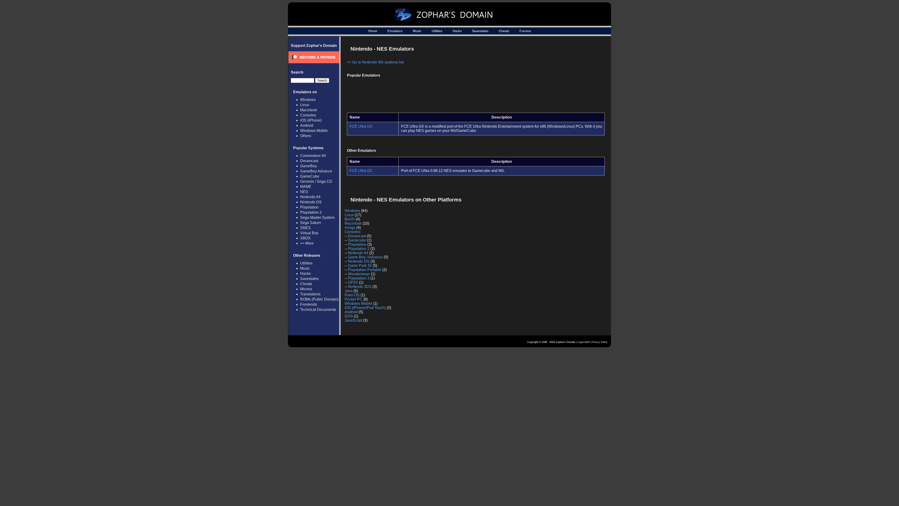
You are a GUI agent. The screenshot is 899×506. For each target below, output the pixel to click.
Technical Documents (318, 310)
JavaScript (353, 320)
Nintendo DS (311, 202)
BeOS (350, 219)
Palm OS (352, 295)
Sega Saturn (310, 223)
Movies (306, 289)
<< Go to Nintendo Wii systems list (375, 62)
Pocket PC (353, 299)
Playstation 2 (311, 212)
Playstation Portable (364, 270)
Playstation (309, 207)
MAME (305, 187)
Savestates (480, 31)
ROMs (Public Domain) (319, 299)
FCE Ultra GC (361, 171)
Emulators (394, 31)
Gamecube (357, 240)
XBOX (305, 238)
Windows (308, 100)
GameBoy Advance (316, 171)
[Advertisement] (565, 76)
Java (349, 291)
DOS (349, 316)
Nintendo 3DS (360, 287)
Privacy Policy (599, 342)
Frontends (308, 304)
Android (306, 125)
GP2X (353, 282)
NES (304, 192)
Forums (525, 31)
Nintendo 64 (310, 197)
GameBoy (308, 166)
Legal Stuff (583, 342)
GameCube (309, 176)
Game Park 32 (360, 266)
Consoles (308, 115)
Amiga (350, 228)
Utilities (437, 31)
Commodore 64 (313, 156)
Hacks (457, 31)
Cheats (504, 31)
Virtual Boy (309, 233)
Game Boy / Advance (365, 257)
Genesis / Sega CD (316, 181)
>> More (307, 243)
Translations (310, 294)
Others (305, 136)
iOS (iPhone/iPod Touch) (365, 308)
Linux (304, 105)
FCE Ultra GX (361, 126)
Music (417, 31)
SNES (305, 228)
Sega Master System (317, 218)
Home (372, 31)
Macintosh (308, 110)
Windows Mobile (314, 131)
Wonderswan (359, 274)
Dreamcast (309, 161)
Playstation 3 (358, 278)
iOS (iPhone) (311, 120)
